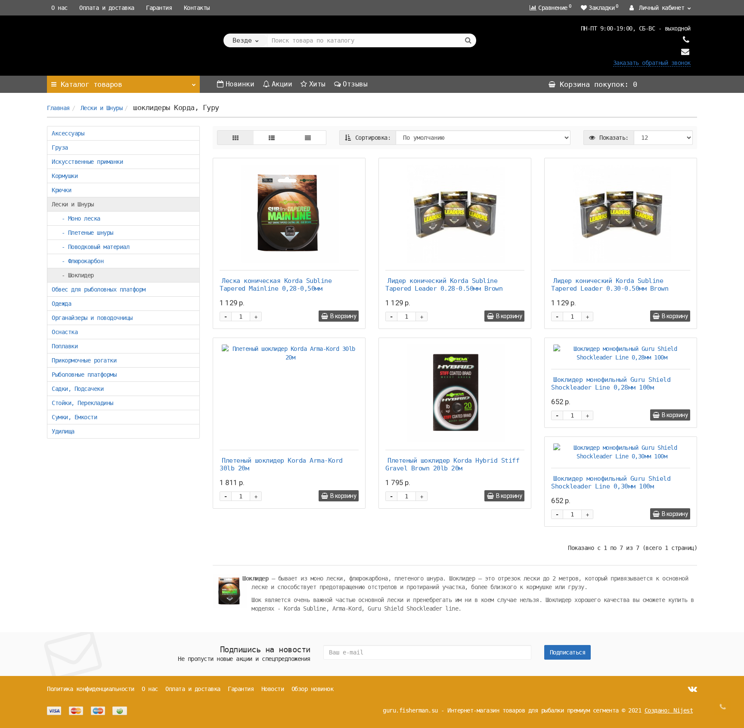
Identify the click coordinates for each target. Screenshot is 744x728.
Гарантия (159, 7)
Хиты (317, 84)
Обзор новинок (312, 688)
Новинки (240, 84)
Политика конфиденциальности (90, 688)
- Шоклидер (73, 275)
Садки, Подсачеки (77, 388)
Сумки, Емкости (74, 417)
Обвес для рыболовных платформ (99, 289)
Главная (58, 107)
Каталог (91, 84)
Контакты (197, 7)
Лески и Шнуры (102, 107)
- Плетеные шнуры (82, 232)
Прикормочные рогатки (84, 360)
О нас (59, 7)
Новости (272, 688)
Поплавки (65, 346)
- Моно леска (76, 218)
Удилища (63, 431)
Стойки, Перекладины (82, 402)
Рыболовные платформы (84, 374)
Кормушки (65, 175)
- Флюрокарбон (77, 261)
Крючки (61, 190)
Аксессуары (68, 133)
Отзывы (355, 84)
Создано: (669, 710)
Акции (282, 84)
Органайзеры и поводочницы (92, 317)
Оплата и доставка (106, 7)
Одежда (61, 303)
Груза (60, 147)
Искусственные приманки (87, 161)
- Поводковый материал (90, 246)
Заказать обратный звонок (652, 62)
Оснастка (65, 332)
